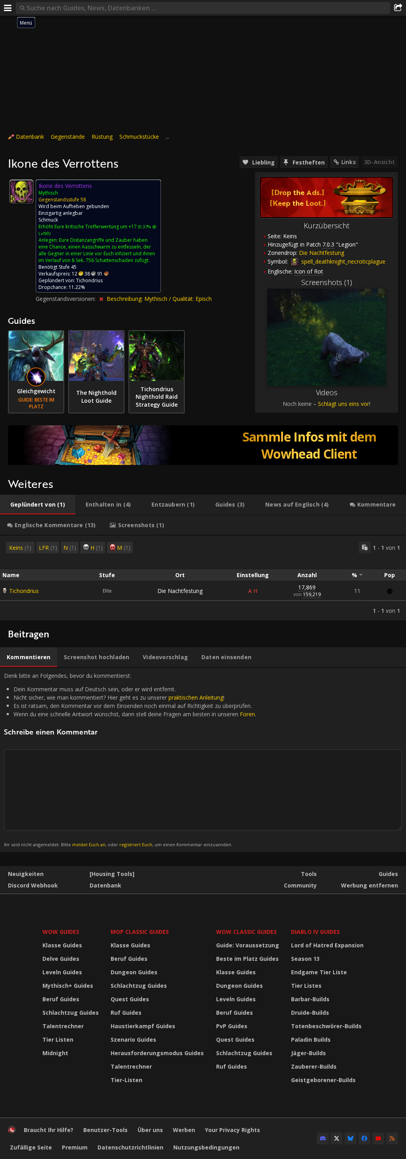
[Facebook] (364, 1138)
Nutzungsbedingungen (206, 1147)
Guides (388, 874)
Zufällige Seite (31, 1147)
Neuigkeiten (26, 874)
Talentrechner (63, 1026)
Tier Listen (57, 1039)
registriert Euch (135, 844)
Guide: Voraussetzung (247, 945)
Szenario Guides (133, 1039)
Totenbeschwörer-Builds (326, 1026)
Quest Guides (130, 999)
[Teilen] (398, 8)
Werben (184, 1130)
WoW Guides (60, 931)
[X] (337, 1138)
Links (348, 162)
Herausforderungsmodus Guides (157, 1053)
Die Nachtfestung (180, 591)
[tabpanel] (203, 578)
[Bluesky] (350, 1138)
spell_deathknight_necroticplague (342, 261)
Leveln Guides (62, 972)
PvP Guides (231, 1026)
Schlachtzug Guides (70, 1012)
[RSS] (392, 1138)
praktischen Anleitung (196, 697)
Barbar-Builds (310, 999)
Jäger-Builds (308, 1053)
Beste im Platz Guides (247, 958)
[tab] (37, 504)
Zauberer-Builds (314, 1066)
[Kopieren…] (365, 547)
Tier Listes (306, 985)
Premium (75, 1147)
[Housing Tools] (112, 874)
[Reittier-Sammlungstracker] (203, 445)
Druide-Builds (310, 1012)
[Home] (12, 1131)
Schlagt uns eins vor (343, 403)
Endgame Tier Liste (319, 972)
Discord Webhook (33, 885)
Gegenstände (68, 136)
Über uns (150, 1130)
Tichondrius (24, 591)
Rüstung (102, 136)
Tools (309, 874)
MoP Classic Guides (140, 931)
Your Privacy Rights (232, 1130)
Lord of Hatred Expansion (327, 945)
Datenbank (30, 136)
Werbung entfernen (369, 885)
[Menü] (8, 8)
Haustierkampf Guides (143, 1026)
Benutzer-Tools (105, 1130)
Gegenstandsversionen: (66, 298)
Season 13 (305, 958)
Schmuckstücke (139, 136)
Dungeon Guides (134, 972)
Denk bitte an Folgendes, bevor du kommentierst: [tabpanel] (130, 759)
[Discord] (323, 1138)
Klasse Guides (62, 945)
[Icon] (21, 192)
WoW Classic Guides (246, 931)
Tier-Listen (126, 1080)
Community (300, 885)
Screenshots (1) (326, 282)
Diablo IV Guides (315, 931)
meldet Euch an (88, 844)
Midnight (55, 1053)
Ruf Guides (126, 1012)
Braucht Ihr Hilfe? (48, 1130)
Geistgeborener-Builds (323, 1080)
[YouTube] (378, 1138)
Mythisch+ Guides (67, 985)
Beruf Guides (60, 999)
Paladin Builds (311, 1039)
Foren (247, 714)
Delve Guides (60, 958)
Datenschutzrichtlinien (130, 1147)
